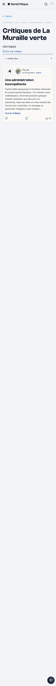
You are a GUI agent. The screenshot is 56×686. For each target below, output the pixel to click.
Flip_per (25, 70)
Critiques (48, 22)
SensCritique (8, 22)
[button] (52, 4)
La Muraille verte (35, 22)
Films (17, 22)
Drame (24, 22)
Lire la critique (12, 113)
